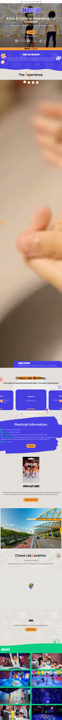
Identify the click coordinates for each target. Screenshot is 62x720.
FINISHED (31, 32)
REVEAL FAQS (31, 629)
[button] (31, 586)
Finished (31, 446)
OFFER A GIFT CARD (31, 500)
